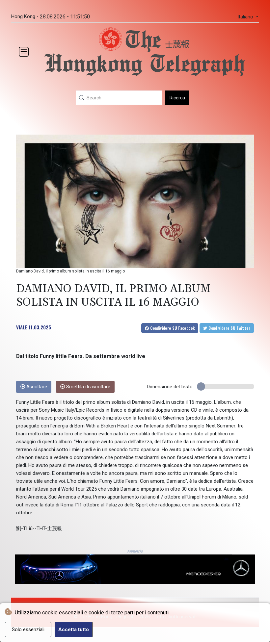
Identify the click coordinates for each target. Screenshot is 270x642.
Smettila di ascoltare (87, 387)
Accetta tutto (73, 629)
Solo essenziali (28, 629)
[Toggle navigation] (23, 51)
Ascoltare (36, 387)
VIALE (21, 327)
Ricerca (177, 97)
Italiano (246, 17)
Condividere (172, 328)
